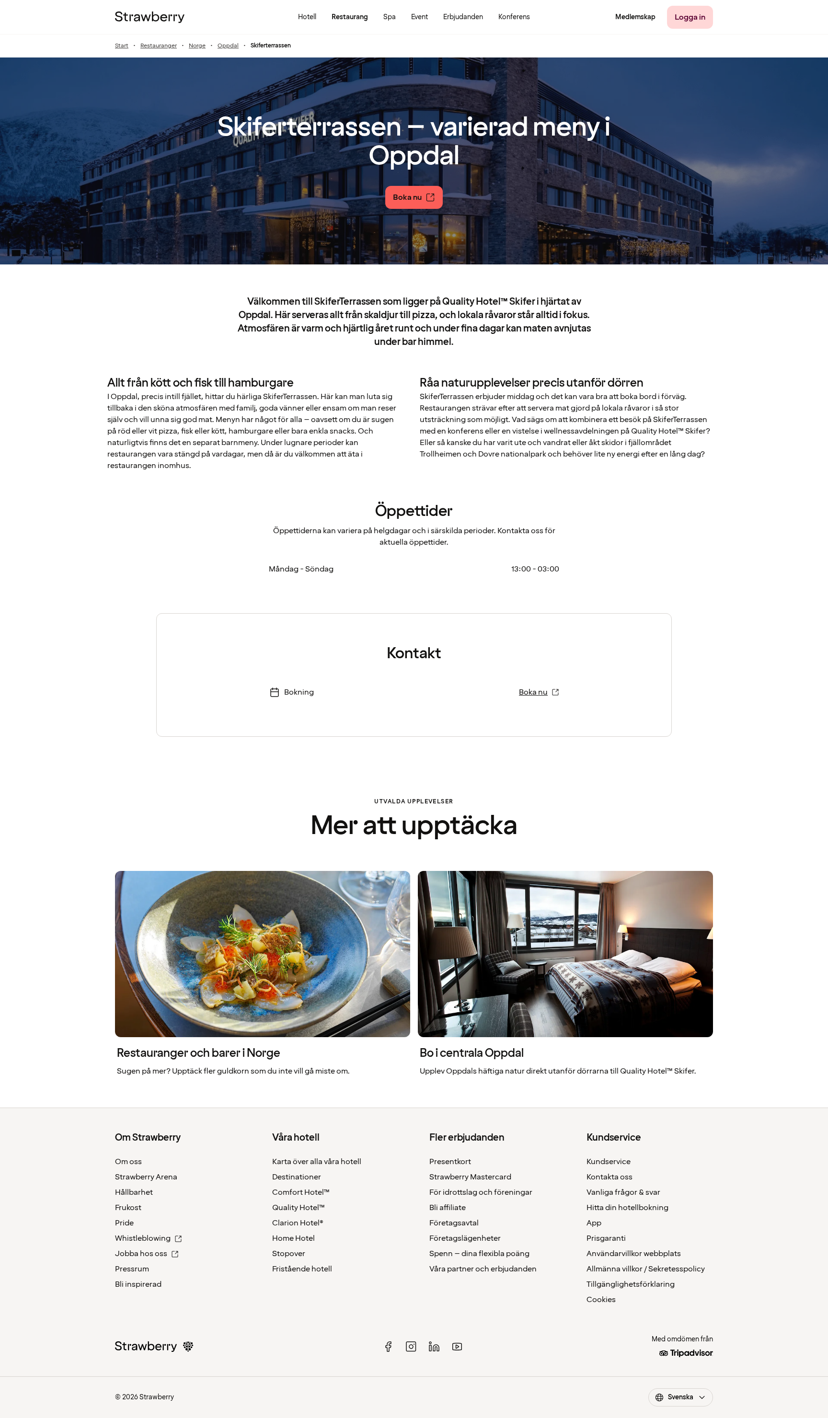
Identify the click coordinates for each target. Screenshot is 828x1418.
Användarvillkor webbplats (633, 1253)
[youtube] (457, 1346)
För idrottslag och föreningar (480, 1192)
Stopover (288, 1253)
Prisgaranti (606, 1238)
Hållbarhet (134, 1192)
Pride (124, 1223)
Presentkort (450, 1161)
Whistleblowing (143, 1238)
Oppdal (228, 46)
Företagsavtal (454, 1223)
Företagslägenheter (465, 1238)
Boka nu (533, 692)
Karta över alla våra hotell (316, 1161)
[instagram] (411, 1346)
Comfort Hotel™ (301, 1192)
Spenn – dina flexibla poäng (479, 1253)
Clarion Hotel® (297, 1223)
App (593, 1223)
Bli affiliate (447, 1207)
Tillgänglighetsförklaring (630, 1284)
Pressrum (132, 1269)
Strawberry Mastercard (470, 1177)
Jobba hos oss (141, 1253)
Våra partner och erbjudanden (483, 1269)
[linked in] (434, 1346)
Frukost (128, 1207)
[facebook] (388, 1346)
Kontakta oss (609, 1177)
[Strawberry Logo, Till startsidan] (149, 17)
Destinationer (296, 1177)
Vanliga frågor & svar (623, 1192)
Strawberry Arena (146, 1177)
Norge (197, 46)
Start (121, 46)
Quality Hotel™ (298, 1207)
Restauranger (158, 46)
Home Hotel (293, 1238)
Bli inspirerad (138, 1284)
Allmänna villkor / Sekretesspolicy (645, 1269)
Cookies (601, 1299)
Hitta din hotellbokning (627, 1207)
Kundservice (608, 1161)
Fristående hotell (302, 1269)
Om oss (128, 1161)
